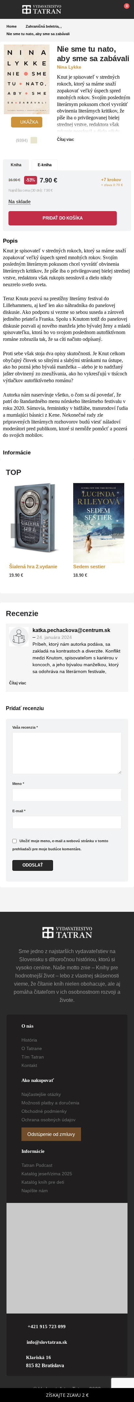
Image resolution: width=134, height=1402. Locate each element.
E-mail (18, 811)
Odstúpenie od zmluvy (51, 1134)
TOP (13, 472)
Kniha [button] (16, 165)
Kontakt (29, 1065)
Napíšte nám (34, 1190)
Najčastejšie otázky (41, 1094)
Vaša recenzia (25, 727)
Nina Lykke (69, 67)
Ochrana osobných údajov (48, 1119)
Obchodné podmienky (44, 1111)
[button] (14, 9)
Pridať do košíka (62, 218)
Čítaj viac (66, 139)
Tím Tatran (32, 1056)
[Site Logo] (41, 9)
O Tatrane (31, 1048)
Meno (18, 784)
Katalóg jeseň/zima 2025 (46, 1173)
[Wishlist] (108, 9)
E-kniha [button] (45, 165)
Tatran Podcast (36, 1165)
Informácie (17, 453)
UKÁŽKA (28, 122)
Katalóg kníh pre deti (42, 1182)
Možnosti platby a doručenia (50, 1102)
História (29, 1040)
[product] (34, 518)
